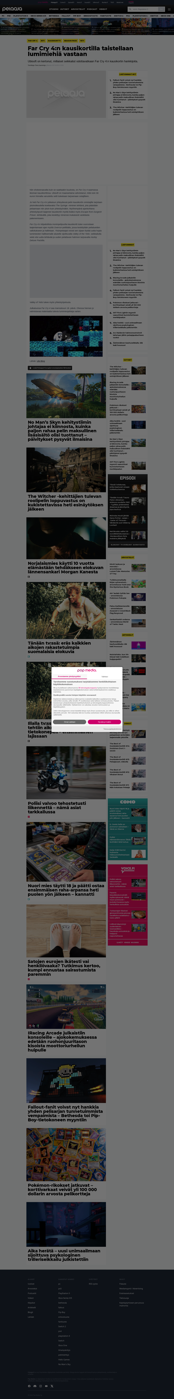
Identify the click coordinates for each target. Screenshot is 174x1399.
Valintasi (105, 677)
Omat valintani (69, 722)
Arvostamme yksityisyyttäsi (69, 676)
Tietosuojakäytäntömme (112, 729)
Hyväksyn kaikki (104, 722)
